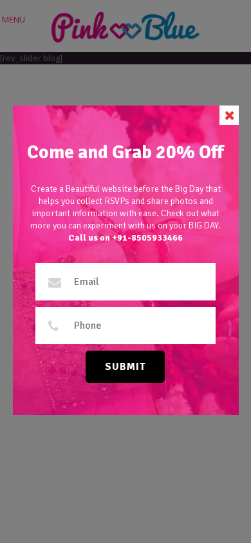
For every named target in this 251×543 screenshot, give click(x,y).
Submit (125, 366)
